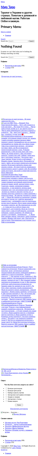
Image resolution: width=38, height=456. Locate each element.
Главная (8, 35)
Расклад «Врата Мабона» (14, 428)
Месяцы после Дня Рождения (16, 423)
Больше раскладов (15, 388)
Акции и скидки (14, 397)
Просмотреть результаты (19, 409)
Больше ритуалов (14, 391)
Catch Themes (16, 448)
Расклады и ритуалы (13, 66)
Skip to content (6, 32)
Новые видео (13, 401)
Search (3, 39)
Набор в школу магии (16, 393)
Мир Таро (8, 7)
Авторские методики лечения (19, 395)
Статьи (8, 68)
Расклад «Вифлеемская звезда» (17, 426)
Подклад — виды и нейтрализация (18, 424)
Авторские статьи (15, 399)
